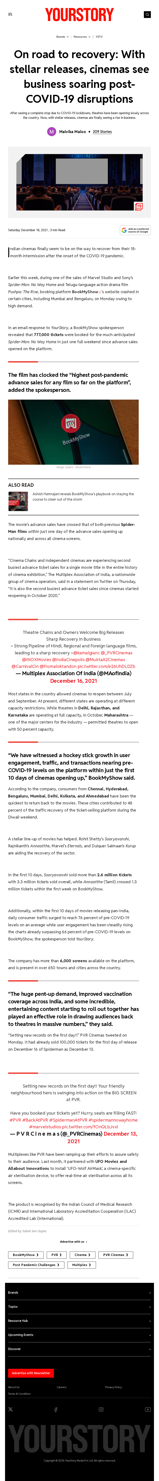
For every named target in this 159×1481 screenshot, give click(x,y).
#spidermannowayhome (113, 1120)
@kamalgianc (86, 653)
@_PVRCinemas (116, 653)
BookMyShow (24, 1255)
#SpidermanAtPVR (68, 1120)
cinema (81, 1255)
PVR (55, 1255)
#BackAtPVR (35, 1120)
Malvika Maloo (72, 132)
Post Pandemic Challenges (34, 1265)
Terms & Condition (19, 1393)
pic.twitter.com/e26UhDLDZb (107, 666)
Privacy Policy (113, 1387)
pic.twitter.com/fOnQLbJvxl (90, 1126)
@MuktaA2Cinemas (105, 659)
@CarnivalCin (25, 666)
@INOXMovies (36, 659)
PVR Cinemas (113, 1255)
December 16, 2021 (73, 680)
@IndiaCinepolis (68, 659)
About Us (14, 1387)
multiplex (79, 1265)
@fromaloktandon (58, 666)
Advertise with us (72, 1241)
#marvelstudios (45, 1126)
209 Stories (102, 131)
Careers (62, 1387)
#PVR (15, 1120)
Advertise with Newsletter (31, 1373)
